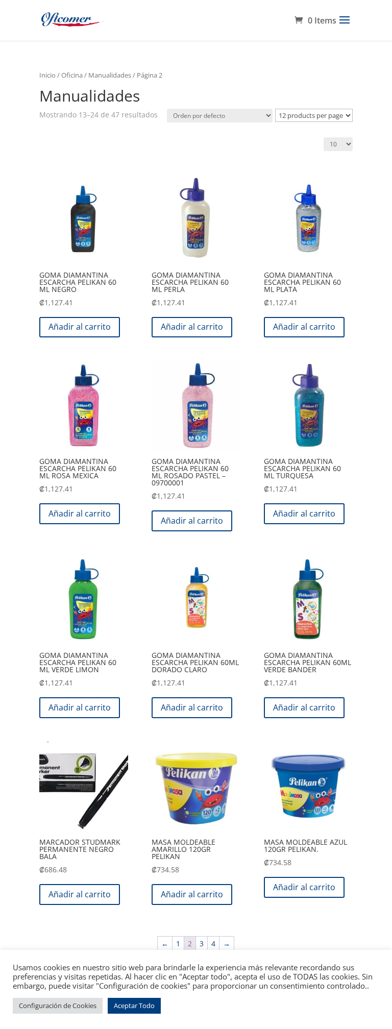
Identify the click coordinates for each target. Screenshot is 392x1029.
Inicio (47, 75)
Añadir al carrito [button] (79, 326)
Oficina (72, 75)
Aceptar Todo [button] (134, 1005)
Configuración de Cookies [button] (57, 1005)
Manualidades (109, 75)
